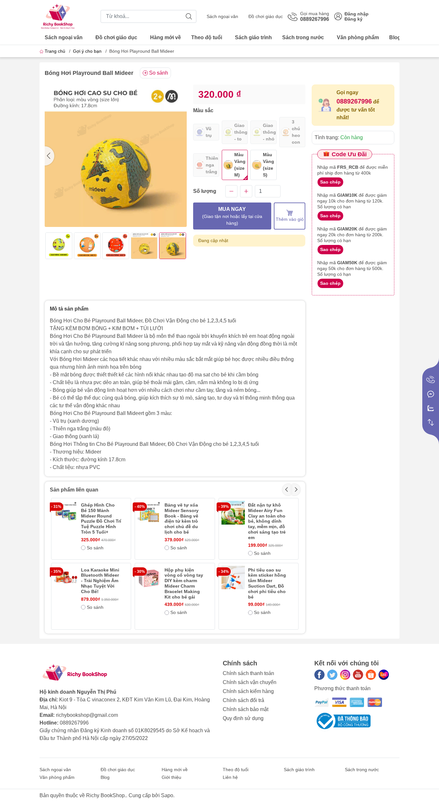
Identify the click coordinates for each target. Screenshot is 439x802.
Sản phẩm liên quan (74, 489)
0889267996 (354, 101)
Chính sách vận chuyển (249, 682)
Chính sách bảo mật (245, 709)
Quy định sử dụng (243, 718)
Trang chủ (55, 51)
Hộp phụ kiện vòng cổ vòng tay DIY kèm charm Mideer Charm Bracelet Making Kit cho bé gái (184, 583)
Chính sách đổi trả (243, 700)
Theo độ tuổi (206, 37)
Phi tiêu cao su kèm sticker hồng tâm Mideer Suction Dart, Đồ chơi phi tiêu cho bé (267, 583)
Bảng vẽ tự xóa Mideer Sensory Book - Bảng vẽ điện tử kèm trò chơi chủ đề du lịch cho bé (182, 518)
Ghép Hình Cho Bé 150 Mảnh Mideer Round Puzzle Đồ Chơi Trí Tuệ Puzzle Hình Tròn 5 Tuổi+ (101, 518)
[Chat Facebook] (430, 394)
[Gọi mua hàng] (430, 380)
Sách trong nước (303, 37)
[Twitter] (332, 675)
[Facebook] (319, 675)
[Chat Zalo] (430, 408)
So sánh (158, 73)
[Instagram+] (345, 675)
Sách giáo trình (253, 37)
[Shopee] (371, 675)
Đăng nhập (357, 13)
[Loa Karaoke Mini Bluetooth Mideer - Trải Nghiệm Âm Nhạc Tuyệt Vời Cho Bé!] (66, 578)
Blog (395, 37)
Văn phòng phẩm (358, 37)
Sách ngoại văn (222, 16)
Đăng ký (354, 19)
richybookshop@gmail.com (87, 715)
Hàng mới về (165, 37)
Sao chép (330, 182)
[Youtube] (358, 675)
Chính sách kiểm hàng (248, 691)
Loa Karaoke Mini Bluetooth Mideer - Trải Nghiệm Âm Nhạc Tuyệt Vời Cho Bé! (100, 580)
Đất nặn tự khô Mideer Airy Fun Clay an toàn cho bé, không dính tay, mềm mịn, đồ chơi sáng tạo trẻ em (267, 521)
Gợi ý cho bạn (87, 51)
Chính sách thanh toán (248, 673)
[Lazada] (384, 675)
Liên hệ (230, 777)
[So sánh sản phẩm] (430, 422)
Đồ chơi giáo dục (265, 16)
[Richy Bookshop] (58, 16)
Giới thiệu (171, 777)
